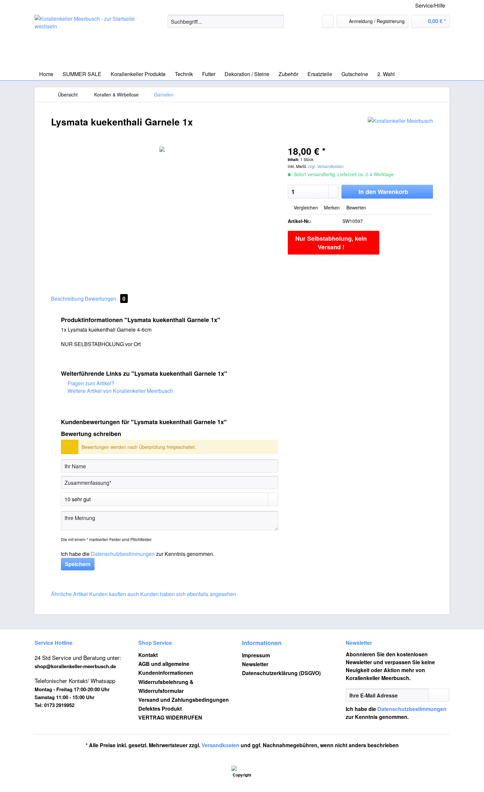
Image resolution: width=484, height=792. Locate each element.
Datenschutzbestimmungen (123, 554)
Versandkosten (220, 745)
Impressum (256, 655)
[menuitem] (226, 25)
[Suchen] (278, 21)
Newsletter (255, 664)
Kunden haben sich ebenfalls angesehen (188, 594)
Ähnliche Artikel (69, 594)
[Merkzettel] (328, 21)
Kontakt (148, 655)
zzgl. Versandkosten (326, 166)
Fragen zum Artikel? (90, 383)
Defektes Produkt (160, 708)
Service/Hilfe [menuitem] (430, 5)
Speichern (78, 564)
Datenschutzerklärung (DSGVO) (281, 673)
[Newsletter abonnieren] (438, 695)
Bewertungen (105, 298)
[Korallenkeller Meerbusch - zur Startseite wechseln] (86, 39)
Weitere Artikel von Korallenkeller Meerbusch (119, 391)
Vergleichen (305, 207)
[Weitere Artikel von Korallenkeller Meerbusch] (400, 128)
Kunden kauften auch (114, 594)
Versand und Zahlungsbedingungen (183, 699)
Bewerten (355, 207)
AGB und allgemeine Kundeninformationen (165, 668)
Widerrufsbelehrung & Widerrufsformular (166, 686)
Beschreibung (67, 298)
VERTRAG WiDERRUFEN (170, 717)
